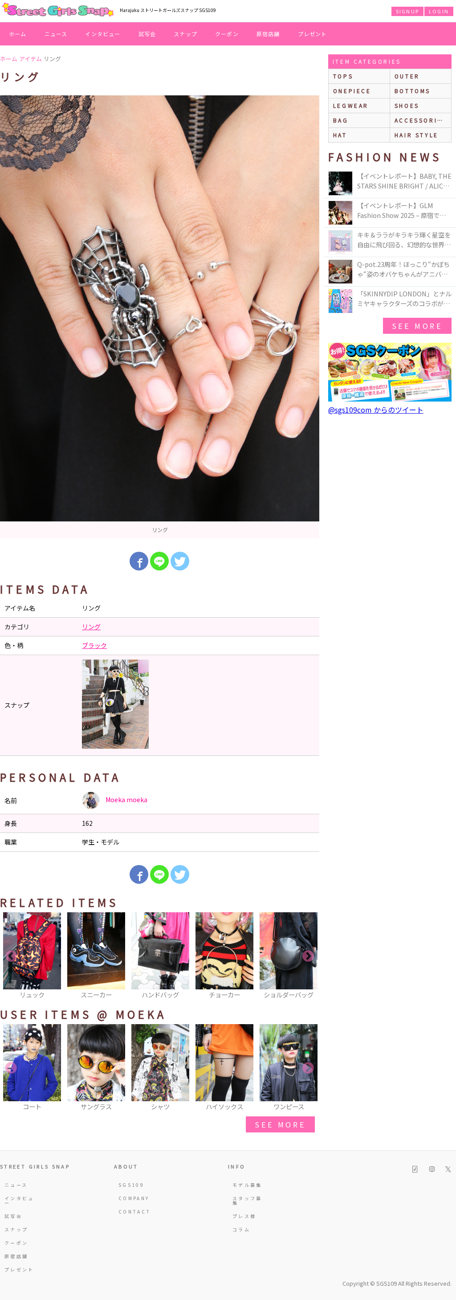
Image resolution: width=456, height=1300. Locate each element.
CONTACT (134, 1211)
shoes (407, 105)
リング (91, 626)
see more (280, 1124)
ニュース (56, 33)
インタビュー (102, 33)
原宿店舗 (268, 33)
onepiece (352, 90)
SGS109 (131, 1184)
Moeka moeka (125, 799)
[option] (159, 316)
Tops (343, 76)
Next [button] (308, 956)
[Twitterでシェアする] (180, 561)
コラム (241, 1229)
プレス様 (244, 1216)
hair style (417, 135)
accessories (421, 120)
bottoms (413, 90)
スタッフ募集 (247, 1200)
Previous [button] (11, 956)
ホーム (18, 33)
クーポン (227, 33)
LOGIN (439, 11)
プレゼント (312, 33)
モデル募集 (247, 1184)
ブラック (94, 645)
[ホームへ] (58, 10)
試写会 (147, 33)
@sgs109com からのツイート (375, 409)
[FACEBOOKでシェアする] (139, 561)
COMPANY (134, 1198)
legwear (351, 105)
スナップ (185, 33)
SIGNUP (407, 11)
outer (407, 76)
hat (340, 135)
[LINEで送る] (159, 561)
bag (341, 120)
